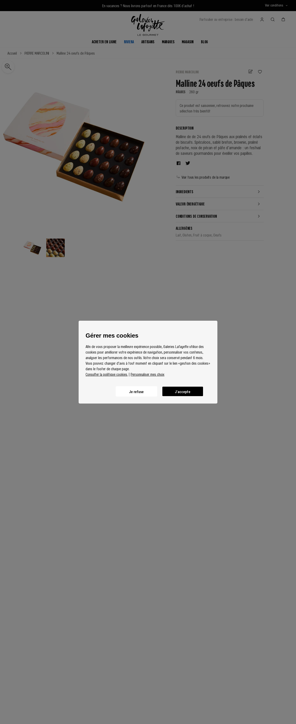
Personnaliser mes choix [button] (147, 374)
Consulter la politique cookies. (107, 374)
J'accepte (182, 391)
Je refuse (136, 391)
